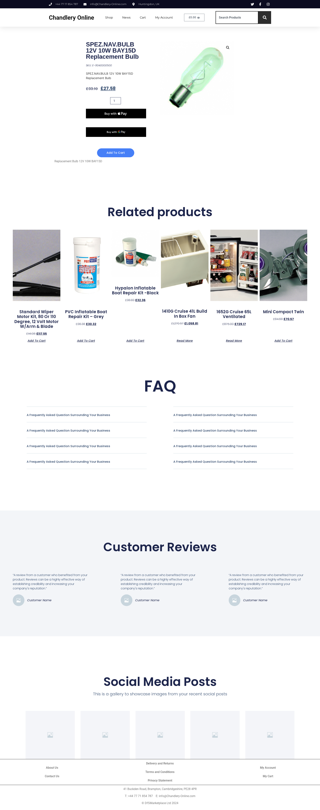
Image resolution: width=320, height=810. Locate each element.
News (126, 17)
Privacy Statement (160, 780)
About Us (52, 767)
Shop (109, 17)
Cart (143, 17)
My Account (164, 17)
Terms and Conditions (159, 772)
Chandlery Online (71, 17)
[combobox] (237, 17)
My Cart (268, 776)
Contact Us (52, 776)
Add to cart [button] (37, 340)
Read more (185, 340)
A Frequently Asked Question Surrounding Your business (68, 415)
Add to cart (115, 153)
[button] (227, 47)
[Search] (264, 17)
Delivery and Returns (160, 763)
